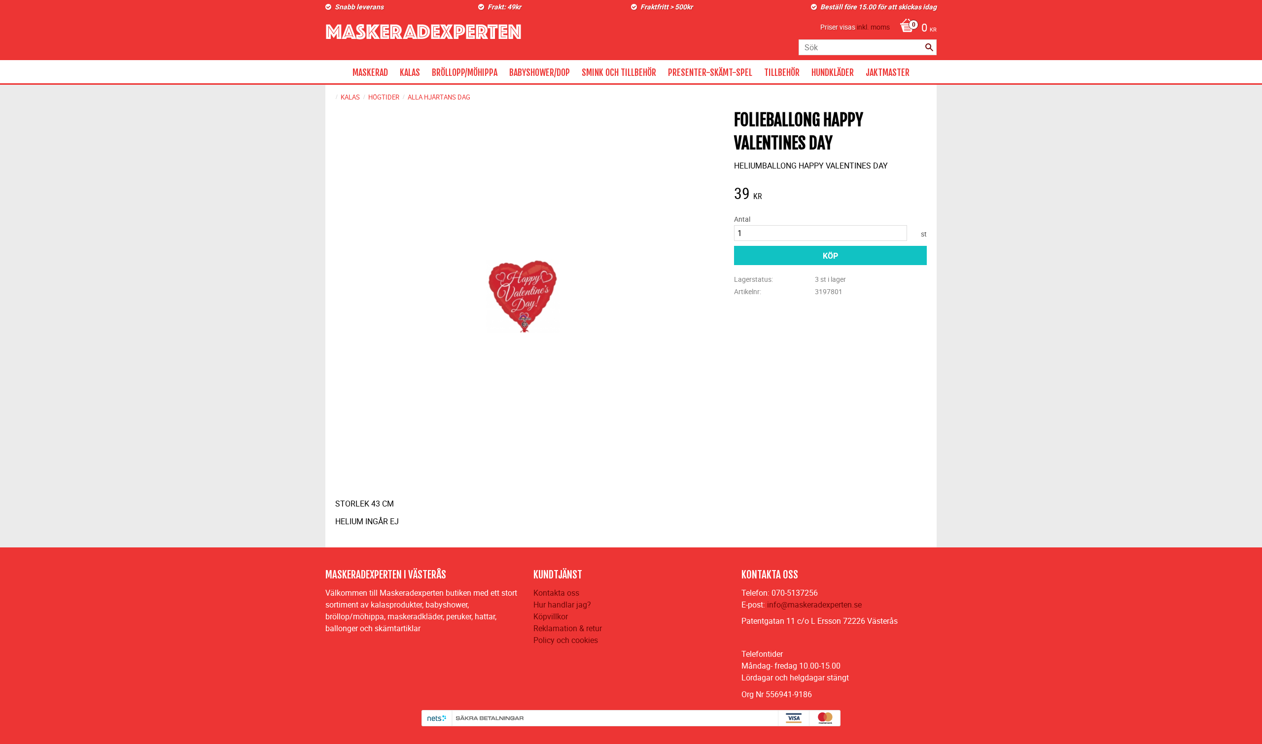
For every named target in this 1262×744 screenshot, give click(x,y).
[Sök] (929, 47)
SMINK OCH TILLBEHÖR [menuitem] (619, 72)
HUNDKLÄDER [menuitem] (832, 72)
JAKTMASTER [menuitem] (888, 72)
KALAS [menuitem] (410, 72)
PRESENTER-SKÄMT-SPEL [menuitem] (710, 72)
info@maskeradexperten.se (814, 604)
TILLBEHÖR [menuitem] (782, 72)
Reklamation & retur (567, 628)
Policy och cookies (565, 640)
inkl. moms (873, 27)
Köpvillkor (550, 616)
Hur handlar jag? (562, 604)
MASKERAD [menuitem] (370, 72)
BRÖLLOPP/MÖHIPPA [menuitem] (464, 72)
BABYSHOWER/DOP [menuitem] (539, 72)
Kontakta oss (556, 592)
